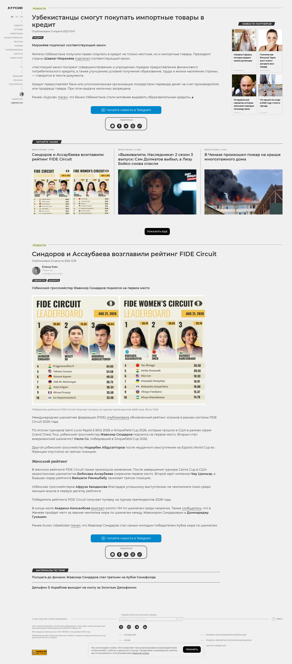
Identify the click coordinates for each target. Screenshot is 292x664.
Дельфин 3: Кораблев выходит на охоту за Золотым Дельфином (84, 587)
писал (62, 97)
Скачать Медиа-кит (216, 646)
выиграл (98, 508)
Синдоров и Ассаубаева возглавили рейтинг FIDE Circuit (68, 156)
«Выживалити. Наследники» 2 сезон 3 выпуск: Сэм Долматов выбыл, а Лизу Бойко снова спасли (155, 159)
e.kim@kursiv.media (52, 273)
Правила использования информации (226, 635)
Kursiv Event (16, 58)
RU (12, 17)
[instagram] (129, 627)
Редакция (18, 76)
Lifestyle (18, 54)
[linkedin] (145, 627)
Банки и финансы (13, 38)
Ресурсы (18, 42)
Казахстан (17, 99)
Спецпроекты (16, 84)
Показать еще (157, 231)
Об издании (130, 635)
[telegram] (137, 627)
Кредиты (37, 38)
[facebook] (121, 627)
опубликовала (118, 417)
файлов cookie (141, 653)
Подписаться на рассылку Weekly (139, 615)
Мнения (19, 46)
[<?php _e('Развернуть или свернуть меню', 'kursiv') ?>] (22, 94)
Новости (18, 25)
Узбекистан (17, 103)
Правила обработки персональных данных (229, 640)
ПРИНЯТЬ (192, 649)
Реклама (18, 80)
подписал (82, 58)
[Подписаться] (180, 619)
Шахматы (54, 280)
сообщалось (191, 508)
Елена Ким (50, 266)
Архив (127, 640)
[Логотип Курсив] (15, 8)
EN (21, 17)
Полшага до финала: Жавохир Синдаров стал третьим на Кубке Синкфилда (94, 577)
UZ (17, 17)
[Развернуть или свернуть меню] (21, 67)
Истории (18, 30)
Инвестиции (16, 34)
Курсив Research (14, 50)
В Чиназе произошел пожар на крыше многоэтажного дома (242, 156)
